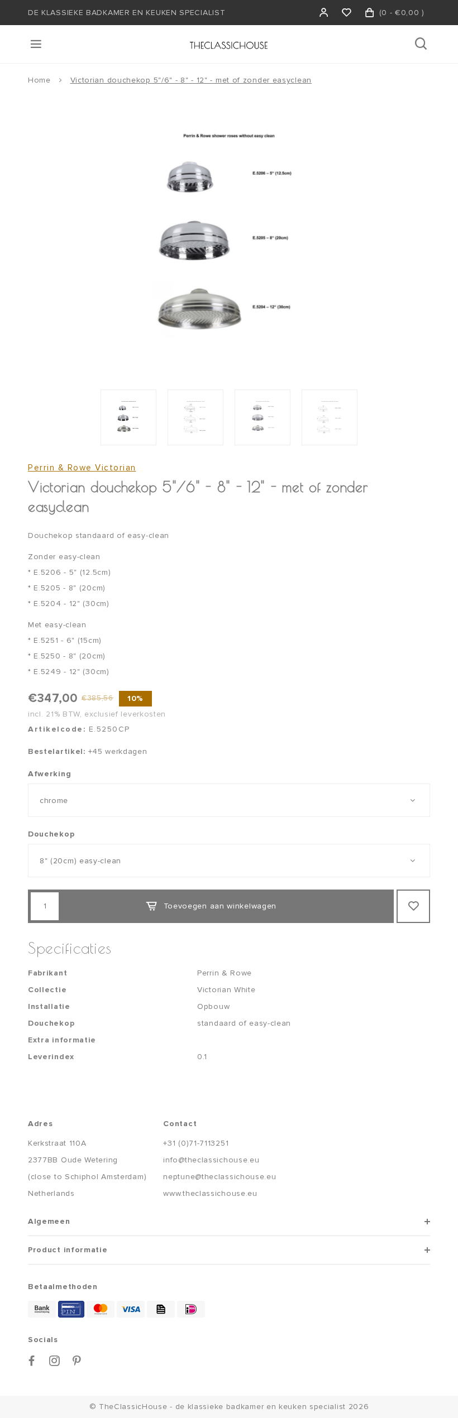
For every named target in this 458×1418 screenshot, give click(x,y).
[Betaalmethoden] (42, 1309)
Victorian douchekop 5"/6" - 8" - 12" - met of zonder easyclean (191, 80)
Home (39, 80)
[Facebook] (32, 1361)
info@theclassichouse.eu (211, 1160)
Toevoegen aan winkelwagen (220, 906)
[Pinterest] (77, 1361)
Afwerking (49, 773)
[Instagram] (54, 1361)
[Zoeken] (421, 44)
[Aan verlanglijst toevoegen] (413, 906)
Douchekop (51, 834)
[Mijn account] (324, 12)
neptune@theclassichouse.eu (219, 1176)
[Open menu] (37, 44)
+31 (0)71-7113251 (195, 1143)
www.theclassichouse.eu (210, 1193)
